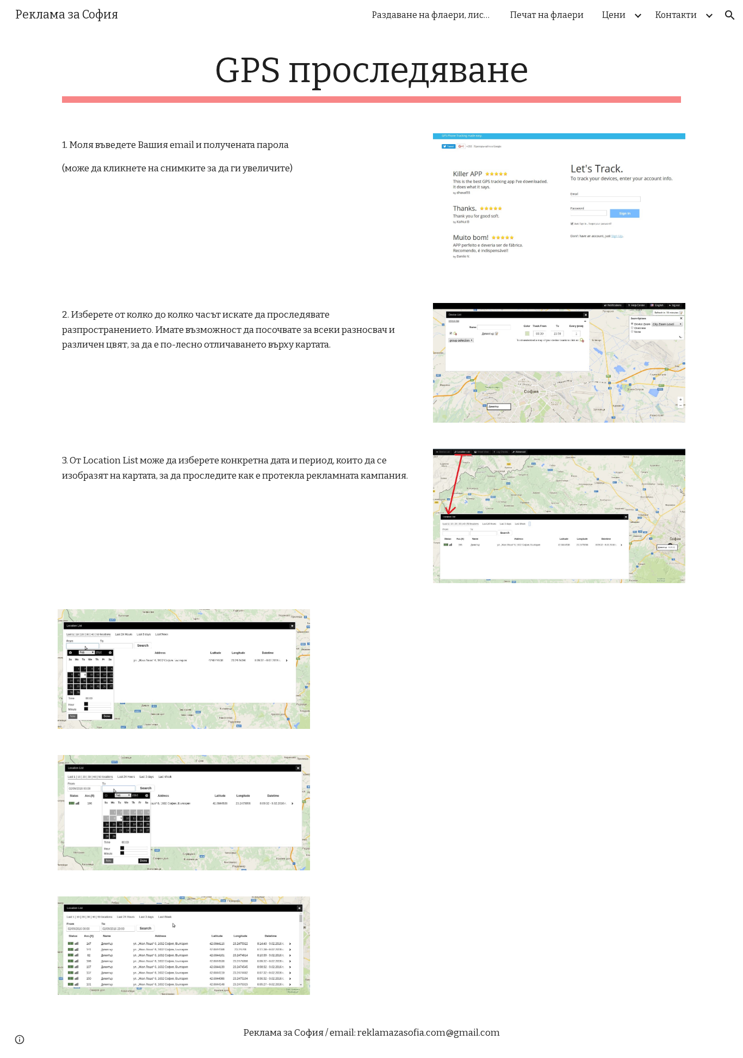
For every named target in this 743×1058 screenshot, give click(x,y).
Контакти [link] (676, 15)
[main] (371, 76)
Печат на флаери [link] (547, 15)
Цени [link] (614, 15)
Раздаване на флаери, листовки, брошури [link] (434, 15)
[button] (730, 15)
